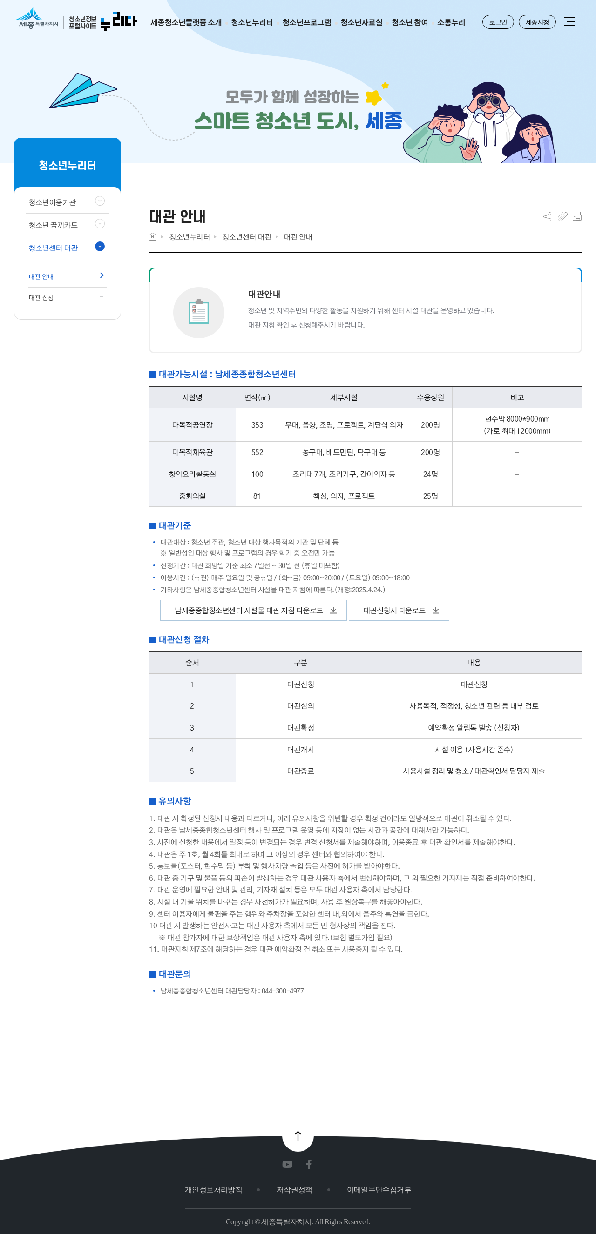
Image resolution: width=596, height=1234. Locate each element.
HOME (152, 237)
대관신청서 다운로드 (394, 610)
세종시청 (537, 22)
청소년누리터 (189, 236)
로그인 (498, 22)
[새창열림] (289, 1165)
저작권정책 (294, 1190)
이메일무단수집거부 (379, 1190)
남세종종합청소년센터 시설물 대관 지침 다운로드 (249, 610)
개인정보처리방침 (213, 1190)
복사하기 (563, 216)
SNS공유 (547, 216)
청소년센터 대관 (246, 236)
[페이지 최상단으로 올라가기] (298, 1136)
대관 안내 (298, 236)
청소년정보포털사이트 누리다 (76, 20)
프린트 (577, 216)
